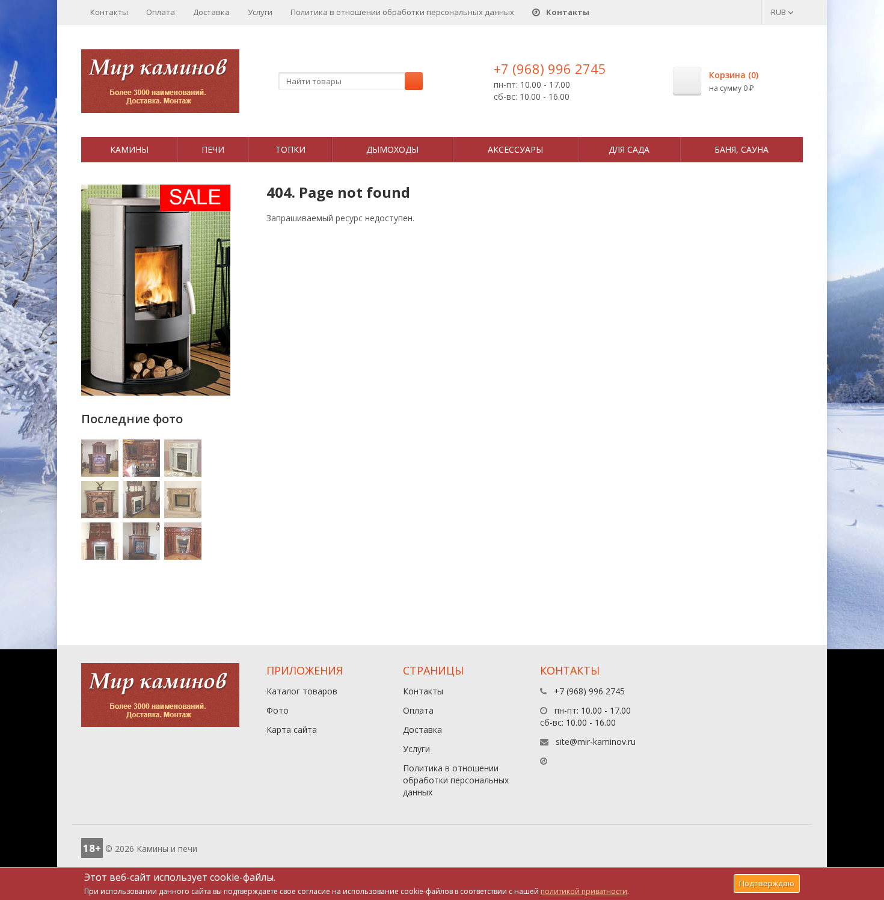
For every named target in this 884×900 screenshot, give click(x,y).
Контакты (109, 12)
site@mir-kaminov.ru (596, 741)
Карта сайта (291, 729)
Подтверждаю (766, 883)
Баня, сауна (741, 149)
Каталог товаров (301, 691)
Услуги (260, 12)
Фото (277, 710)
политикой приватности (584, 891)
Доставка (211, 12)
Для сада (629, 149)
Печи (212, 149)
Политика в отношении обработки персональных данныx (402, 12)
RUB (779, 12)
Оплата (160, 12)
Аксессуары (515, 149)
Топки (290, 149)
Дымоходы (392, 149)
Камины (129, 149)
